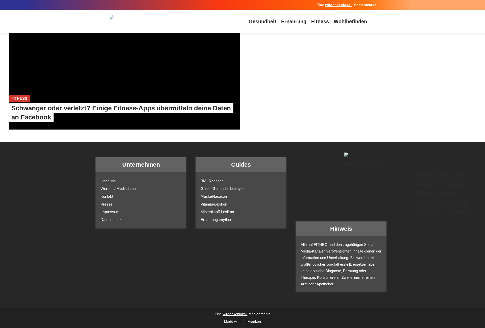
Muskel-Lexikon (214, 196)
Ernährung (293, 21)
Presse (106, 204)
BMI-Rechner (212, 181)
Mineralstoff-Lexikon (217, 212)
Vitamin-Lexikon (214, 204)
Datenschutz (111, 219)
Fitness (320, 21)
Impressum (110, 212)
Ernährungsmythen (216, 219)
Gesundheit (262, 21)
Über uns (108, 181)
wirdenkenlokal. (338, 5)
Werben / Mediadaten (118, 188)
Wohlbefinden (350, 21)
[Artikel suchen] (374, 21)
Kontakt (107, 196)
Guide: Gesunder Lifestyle (222, 188)
